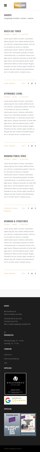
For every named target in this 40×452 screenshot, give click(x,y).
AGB (5, 363)
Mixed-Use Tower (12, 31)
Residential (7, 211)
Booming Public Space (15, 156)
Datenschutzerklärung (11, 359)
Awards (14, 34)
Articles (23, 18)
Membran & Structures (16, 221)
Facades (6, 83)
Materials (12, 83)
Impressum (8, 355)
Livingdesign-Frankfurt (12, 18)
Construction (8, 208)
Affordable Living (13, 93)
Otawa (8, 34)
